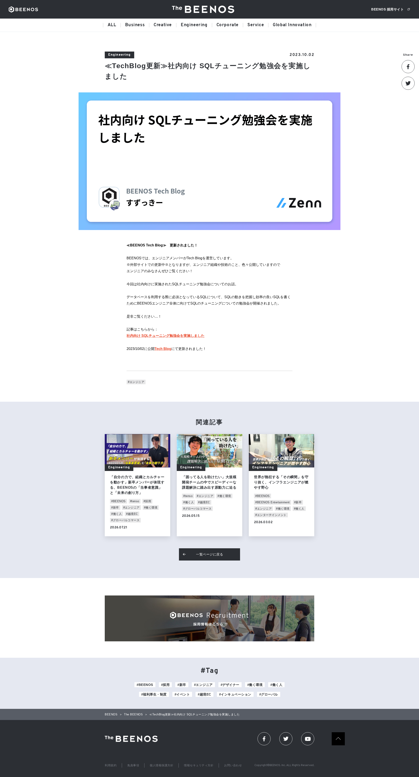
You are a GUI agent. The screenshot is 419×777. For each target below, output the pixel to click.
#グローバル (268, 694)
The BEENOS (204, 9)
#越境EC (132, 514)
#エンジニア (136, 382)
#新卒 (115, 507)
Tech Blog (163, 349)
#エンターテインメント (271, 515)
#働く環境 (151, 507)
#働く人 (116, 514)
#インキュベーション (235, 694)
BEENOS (23, 9)
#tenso (134, 501)
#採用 (147, 501)
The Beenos (132, 738)
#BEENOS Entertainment (272, 502)
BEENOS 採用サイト (387, 9)
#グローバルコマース (125, 520)
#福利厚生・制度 (154, 694)
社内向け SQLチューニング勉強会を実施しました (165, 335)
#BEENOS (118, 501)
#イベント (182, 694)
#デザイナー (230, 685)
